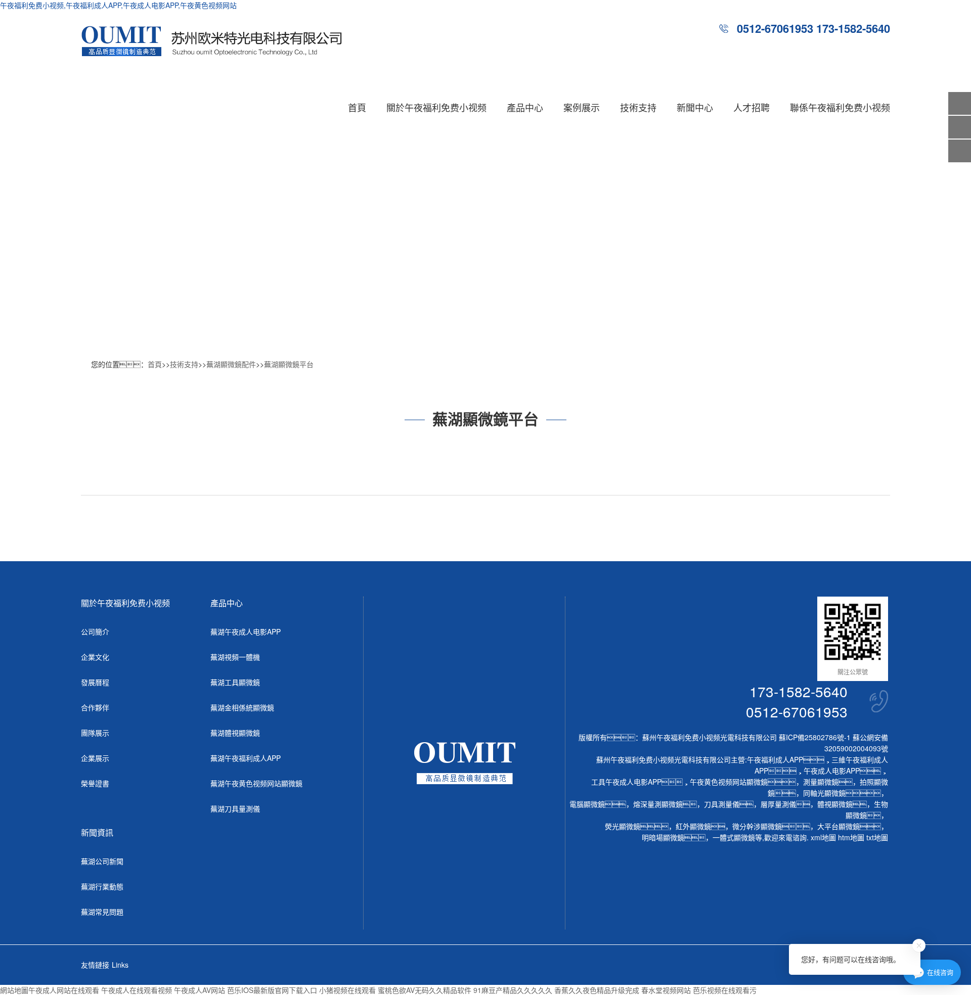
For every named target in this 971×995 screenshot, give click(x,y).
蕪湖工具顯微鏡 (235, 682)
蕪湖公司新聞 (102, 861)
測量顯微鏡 (820, 782)
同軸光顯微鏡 (824, 793)
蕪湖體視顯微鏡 (235, 733)
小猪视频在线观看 (347, 990)
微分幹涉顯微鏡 (757, 826)
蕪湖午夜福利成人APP (245, 758)
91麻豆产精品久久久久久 (512, 990)
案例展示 (581, 107)
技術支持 (638, 107)
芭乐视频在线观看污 (725, 990)
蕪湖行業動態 (102, 886)
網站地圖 (14, 990)
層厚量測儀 (778, 804)
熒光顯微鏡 (622, 826)
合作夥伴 (95, 707)
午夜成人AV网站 (199, 990)
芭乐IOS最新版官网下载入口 (272, 990)
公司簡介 (95, 631)
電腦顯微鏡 (587, 804)
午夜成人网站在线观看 (63, 990)
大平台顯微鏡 (838, 826)
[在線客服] (959, 127)
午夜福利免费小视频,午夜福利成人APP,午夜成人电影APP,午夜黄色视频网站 (118, 5)
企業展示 (95, 758)
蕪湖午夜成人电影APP (245, 631)
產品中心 (525, 107)
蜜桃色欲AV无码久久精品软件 (424, 990)
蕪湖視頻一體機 (235, 657)
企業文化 (95, 657)
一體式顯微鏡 (734, 837)
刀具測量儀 (721, 804)
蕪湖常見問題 (102, 912)
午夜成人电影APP (832, 770)
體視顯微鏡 (835, 804)
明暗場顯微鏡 (663, 837)
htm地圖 (851, 837)
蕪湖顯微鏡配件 (231, 364)
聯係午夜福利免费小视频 (840, 107)
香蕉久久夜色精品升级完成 (596, 990)
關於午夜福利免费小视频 (436, 107)
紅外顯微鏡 (693, 826)
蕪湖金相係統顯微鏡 (242, 707)
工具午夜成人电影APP (626, 782)
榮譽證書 (95, 783)
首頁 (357, 107)
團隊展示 (95, 733)
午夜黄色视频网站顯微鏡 (729, 782)
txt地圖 (877, 837)
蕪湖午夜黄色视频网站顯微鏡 (256, 783)
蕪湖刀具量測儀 (235, 808)
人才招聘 (751, 107)
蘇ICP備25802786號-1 (815, 737)
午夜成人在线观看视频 (136, 990)
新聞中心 (695, 107)
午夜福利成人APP (775, 759)
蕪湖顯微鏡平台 (289, 364)
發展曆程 (95, 682)
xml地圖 (823, 837)
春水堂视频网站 (666, 990)
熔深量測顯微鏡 (658, 804)
